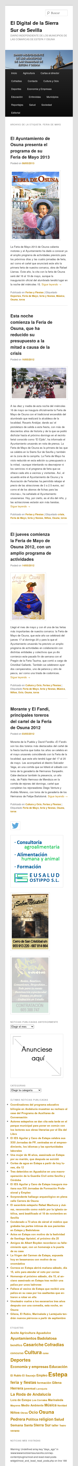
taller (55, 1425)
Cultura (33, 1352)
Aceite (14, 1333)
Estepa (57, 1374)
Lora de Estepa (20, 1400)
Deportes (16, 88)
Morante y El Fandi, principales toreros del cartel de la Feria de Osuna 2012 (31, 718)
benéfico (16, 1345)
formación (44, 1383)
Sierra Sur (42, 1425)
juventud (29, 1388)
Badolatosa (47, 1338)
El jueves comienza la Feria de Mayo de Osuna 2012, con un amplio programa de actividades (30, 546)
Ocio (20, 692)
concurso (17, 1353)
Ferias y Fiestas (34, 292)
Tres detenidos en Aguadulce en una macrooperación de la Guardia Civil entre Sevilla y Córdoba (37, 1176)
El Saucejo (29, 1375)
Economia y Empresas (39, 88)
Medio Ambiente (32, 1405)
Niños (47, 518)
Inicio (14, 73)
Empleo (41, 1375)
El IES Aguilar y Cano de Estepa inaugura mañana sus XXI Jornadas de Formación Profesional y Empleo (39, 1188)
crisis (61, 514)
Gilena (57, 1382)
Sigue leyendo (51, 284)
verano (14, 1431)
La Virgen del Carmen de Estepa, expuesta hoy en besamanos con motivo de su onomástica (36, 1259)
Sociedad (46, 104)
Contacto (33, 81)
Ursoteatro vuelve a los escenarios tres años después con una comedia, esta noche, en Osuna (37, 1305)
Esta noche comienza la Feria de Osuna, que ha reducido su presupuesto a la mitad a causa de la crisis (31, 334)
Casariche (33, 1344)
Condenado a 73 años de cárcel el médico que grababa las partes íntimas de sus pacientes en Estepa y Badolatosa (39, 1226)
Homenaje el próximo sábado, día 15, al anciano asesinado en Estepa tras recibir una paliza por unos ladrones (37, 1280)
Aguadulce (43, 1333)
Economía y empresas (29, 1366)
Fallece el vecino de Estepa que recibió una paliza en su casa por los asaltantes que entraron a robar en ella (37, 1293)
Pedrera (17, 1419)
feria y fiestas (47, 296)
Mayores (15, 1405)
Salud (32, 104)
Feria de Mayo (30, 296)
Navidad (62, 1405)
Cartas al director (50, 73)
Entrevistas (35, 96)
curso (46, 1353)
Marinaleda (55, 1400)
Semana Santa (21, 1425)
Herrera (16, 1388)
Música (60, 296)
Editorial (15, 112)
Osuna (14, 299)
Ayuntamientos (23, 1338)
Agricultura (29, 73)
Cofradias (16, 81)
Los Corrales (39, 1400)
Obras (24, 1413)
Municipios (52, 96)
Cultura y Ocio (51, 81)
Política (32, 1419)
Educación (17, 96)
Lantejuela (41, 1388)
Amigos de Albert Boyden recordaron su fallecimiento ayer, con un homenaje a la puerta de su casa (38, 1247)
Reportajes (17, 104)
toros (22, 299)
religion (46, 1419)
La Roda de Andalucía (30, 1394)
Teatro (62, 1425)
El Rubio (15, 1375)
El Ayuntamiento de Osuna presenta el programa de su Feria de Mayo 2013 (30, 147)
